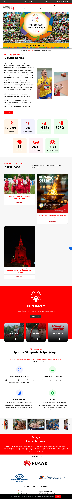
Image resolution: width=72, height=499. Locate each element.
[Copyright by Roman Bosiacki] (53, 420)
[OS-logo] (9, 6)
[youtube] (63, 1)
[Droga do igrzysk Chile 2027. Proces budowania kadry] (19, 174)
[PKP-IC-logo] (52, 475)
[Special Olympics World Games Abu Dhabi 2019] (20, 420)
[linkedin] (65, 1)
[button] (2, 424)
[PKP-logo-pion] (19, 474)
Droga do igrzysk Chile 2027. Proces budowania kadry (20, 197)
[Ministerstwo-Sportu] (47, 490)
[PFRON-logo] (25, 490)
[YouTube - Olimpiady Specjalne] (14, 332)
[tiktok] (61, 1)
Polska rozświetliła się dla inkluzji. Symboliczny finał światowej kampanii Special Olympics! (20, 270)
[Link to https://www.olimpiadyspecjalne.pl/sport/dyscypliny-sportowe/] (19, 392)
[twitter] (57, 1)
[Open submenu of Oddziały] (49, 1)
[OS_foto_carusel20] (7, 420)
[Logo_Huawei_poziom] (36, 459)
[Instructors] (58, 332)
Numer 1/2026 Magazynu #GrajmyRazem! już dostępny (52, 216)
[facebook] (55, 1)
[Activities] (36, 332)
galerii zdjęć (30, 50)
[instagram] (59, 1)
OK (58, 496)
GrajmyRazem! (13, 1)
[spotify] (67, 1)
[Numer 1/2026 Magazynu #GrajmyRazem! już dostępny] (52, 174)
